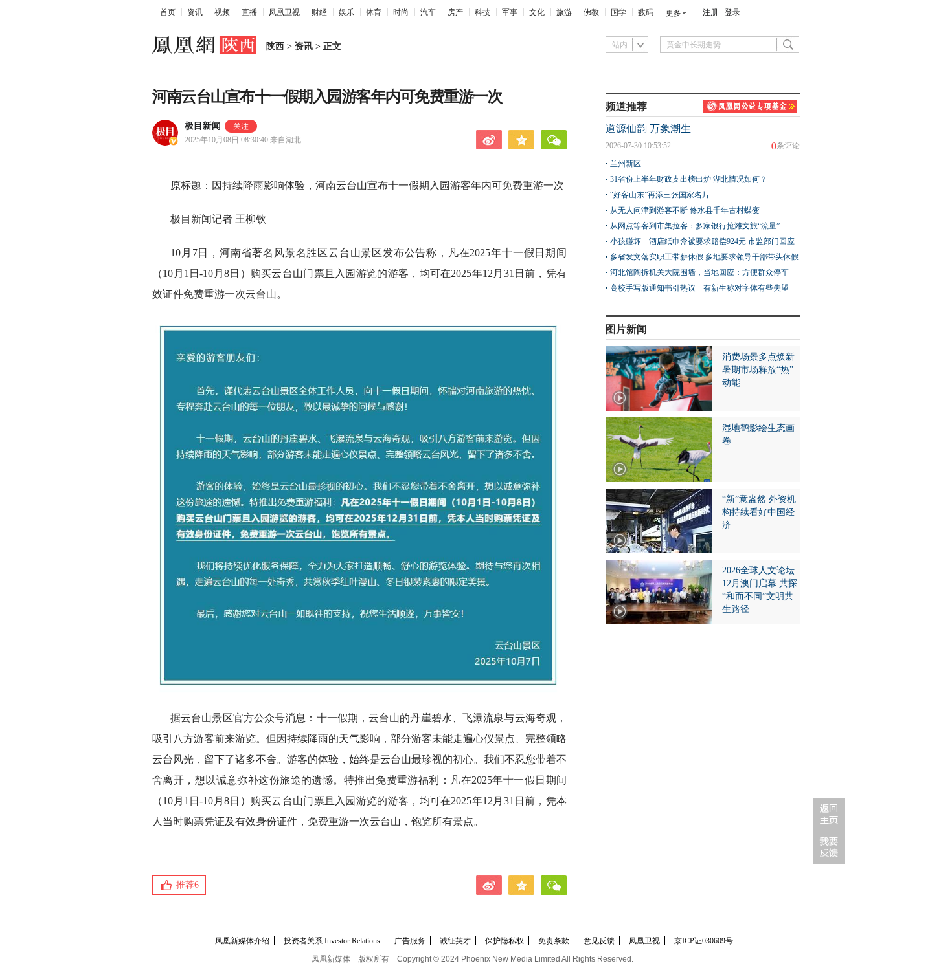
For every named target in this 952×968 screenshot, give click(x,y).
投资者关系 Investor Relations (332, 940)
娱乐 (346, 12)
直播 (249, 12)
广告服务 (409, 940)
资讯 (195, 12)
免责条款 (553, 940)
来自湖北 (243, 139)
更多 (673, 12)
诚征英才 (455, 940)
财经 (319, 12)
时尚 (401, 12)
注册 (710, 12)
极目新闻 (203, 126)
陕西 (275, 46)
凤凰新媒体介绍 (242, 940)
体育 (373, 12)
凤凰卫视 (284, 12)
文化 (537, 12)
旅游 (564, 12)
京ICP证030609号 (703, 940)
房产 (455, 12)
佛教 (591, 12)
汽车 (428, 12)
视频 (222, 12)
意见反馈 (599, 940)
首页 (168, 12)
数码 (645, 12)
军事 (509, 12)
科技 (482, 12)
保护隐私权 (504, 940)
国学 (618, 12)
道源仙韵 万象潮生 (648, 128)
